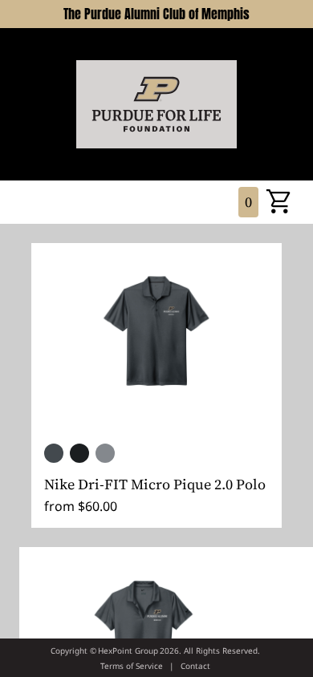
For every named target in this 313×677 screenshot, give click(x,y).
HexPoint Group (128, 650)
